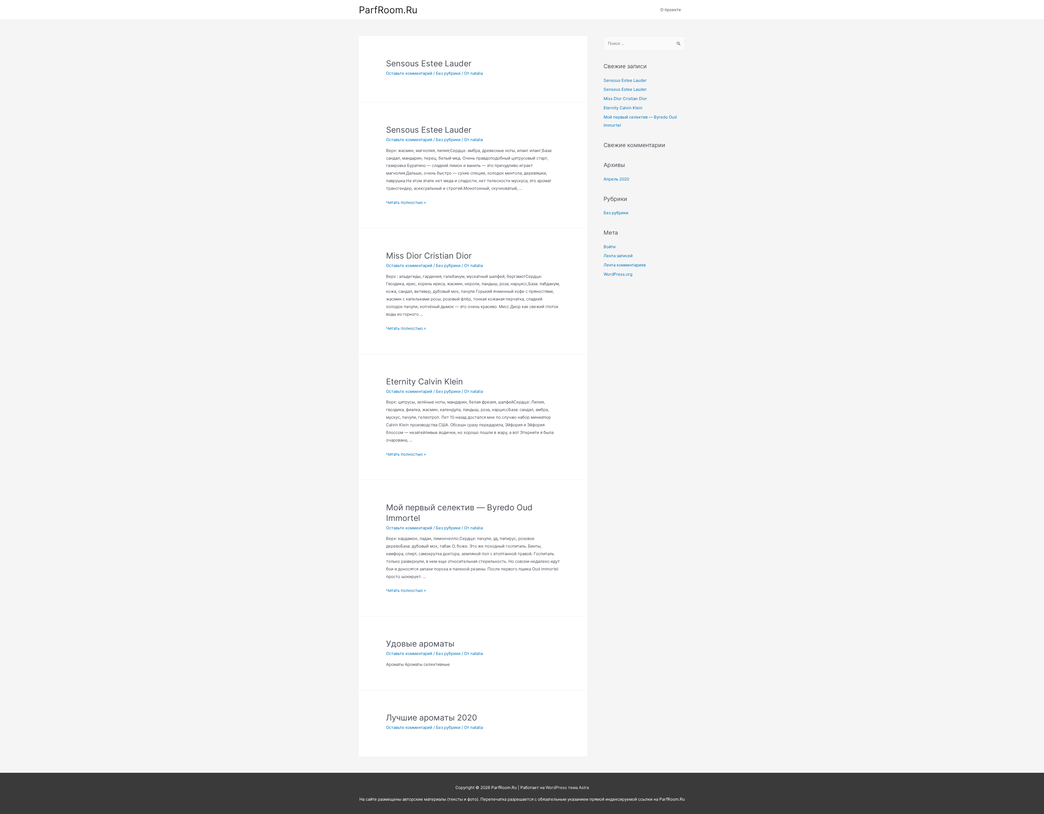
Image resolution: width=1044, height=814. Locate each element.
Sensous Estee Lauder (428, 63)
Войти (610, 246)
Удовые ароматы (420, 643)
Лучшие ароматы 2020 (431, 717)
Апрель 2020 (616, 179)
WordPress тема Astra (567, 787)
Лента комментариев (625, 265)
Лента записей (618, 255)
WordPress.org (618, 274)
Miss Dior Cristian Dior (429, 255)
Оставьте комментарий (409, 73)
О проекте (670, 9)
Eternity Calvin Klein (424, 381)
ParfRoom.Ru (388, 9)
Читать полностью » (406, 202)
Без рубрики (448, 73)
